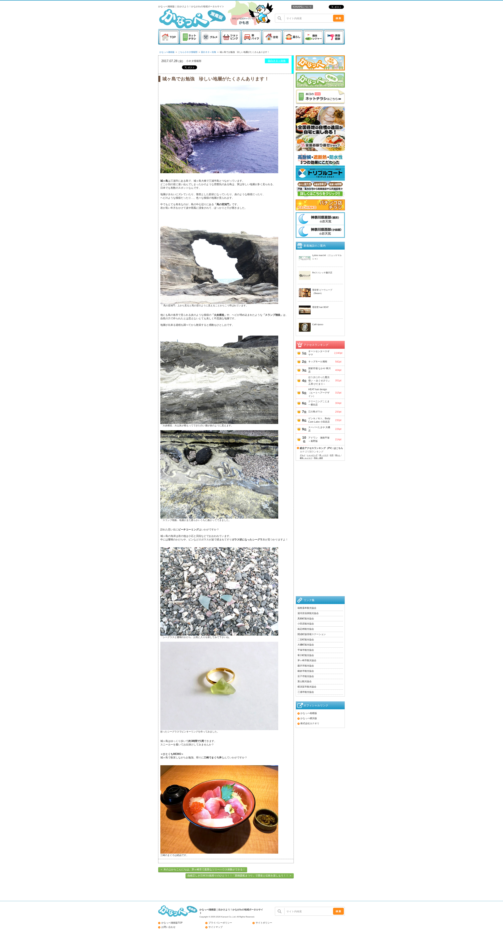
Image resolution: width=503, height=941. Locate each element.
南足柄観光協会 (305, 629)
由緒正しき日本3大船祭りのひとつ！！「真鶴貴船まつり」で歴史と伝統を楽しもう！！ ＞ (239, 875)
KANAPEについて (302, 6)
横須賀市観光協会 (306, 686)
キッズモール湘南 (317, 361)
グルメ (302, 455)
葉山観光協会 (304, 681)
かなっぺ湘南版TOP (172, 922)
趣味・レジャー (306, 458)
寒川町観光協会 (305, 655)
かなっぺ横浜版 (308, 718)
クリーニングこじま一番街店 (319, 403)
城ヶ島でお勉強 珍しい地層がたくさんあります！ (244, 52)
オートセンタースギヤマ (319, 353)
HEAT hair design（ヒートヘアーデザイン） (319, 392)
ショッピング (312, 455)
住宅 (331, 455)
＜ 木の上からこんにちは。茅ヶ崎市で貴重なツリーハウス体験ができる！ (202, 869)
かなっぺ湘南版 (166, 52)
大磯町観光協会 (305, 644)
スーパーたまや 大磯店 (319, 429)
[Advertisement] (320, 533)
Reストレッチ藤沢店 (322, 272)
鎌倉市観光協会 (305, 671)
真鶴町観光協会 (305, 618)
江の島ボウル (315, 411)
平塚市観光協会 (305, 650)
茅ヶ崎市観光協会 (306, 660)
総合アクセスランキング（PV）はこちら (321, 448)
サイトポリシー (264, 922)
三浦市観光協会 (305, 692)
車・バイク (323, 455)
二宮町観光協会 (305, 639)
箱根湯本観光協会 (306, 608)
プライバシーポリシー (220, 922)
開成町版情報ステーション (311, 634)
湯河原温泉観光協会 (308, 613)
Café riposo (317, 324)
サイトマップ (215, 927)
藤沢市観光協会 (305, 665)
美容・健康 (318, 458)
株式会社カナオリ (309, 723)
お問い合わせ (168, 927)
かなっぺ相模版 (308, 713)
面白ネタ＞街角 (208, 52)
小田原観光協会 (305, 623)
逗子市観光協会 (305, 676)
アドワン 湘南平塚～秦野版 (319, 439)
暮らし (338, 455)
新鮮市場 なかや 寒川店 (319, 370)
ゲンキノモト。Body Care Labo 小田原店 (319, 420)
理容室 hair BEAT (320, 307)
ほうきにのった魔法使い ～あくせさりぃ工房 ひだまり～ (319, 380)
